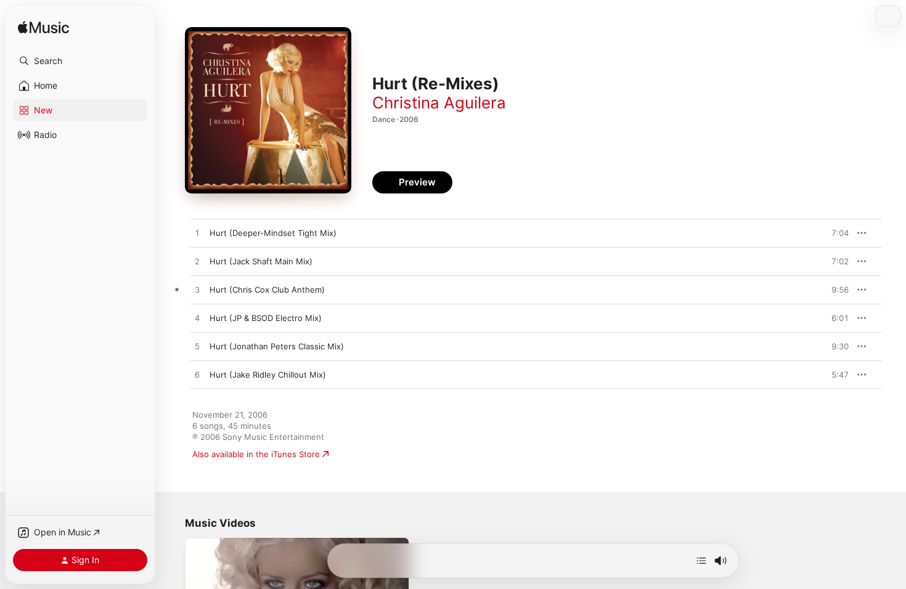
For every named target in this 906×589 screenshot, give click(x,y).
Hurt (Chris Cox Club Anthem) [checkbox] (267, 289)
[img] (43, 28)
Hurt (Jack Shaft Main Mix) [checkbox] (261, 261)
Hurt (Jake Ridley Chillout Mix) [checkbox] (268, 375)
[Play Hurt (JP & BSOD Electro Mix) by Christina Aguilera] (197, 318)
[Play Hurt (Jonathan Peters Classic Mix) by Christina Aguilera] (197, 346)
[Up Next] (701, 560)
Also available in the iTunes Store (256, 454)
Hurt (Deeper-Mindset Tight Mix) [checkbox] (273, 233)
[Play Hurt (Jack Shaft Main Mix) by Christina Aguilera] (197, 261)
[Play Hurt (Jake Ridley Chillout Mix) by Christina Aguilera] (197, 375)
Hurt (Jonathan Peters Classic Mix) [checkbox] (277, 346)
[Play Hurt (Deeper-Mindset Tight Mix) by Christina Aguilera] (197, 233)
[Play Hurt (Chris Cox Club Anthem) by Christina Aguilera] (197, 290)
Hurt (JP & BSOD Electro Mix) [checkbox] (266, 318)
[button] (80, 61)
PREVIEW (835, 233)
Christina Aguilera (439, 102)
